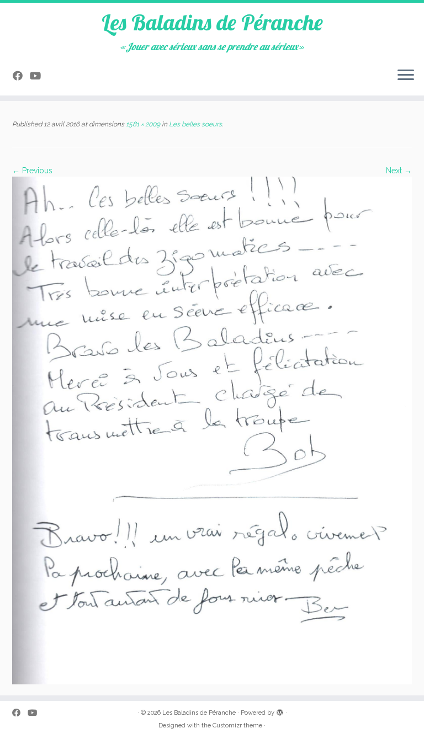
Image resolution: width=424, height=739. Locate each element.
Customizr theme (237, 725)
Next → (399, 170)
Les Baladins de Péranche (212, 22)
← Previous (32, 170)
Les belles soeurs (194, 124)
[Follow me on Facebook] (21, 76)
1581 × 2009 (142, 124)
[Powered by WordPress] (280, 711)
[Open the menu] (406, 75)
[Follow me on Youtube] (39, 76)
